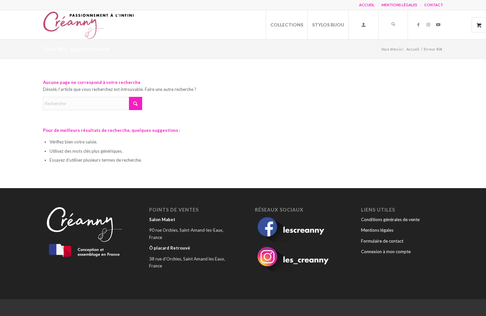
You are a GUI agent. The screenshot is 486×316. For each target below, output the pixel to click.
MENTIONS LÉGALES (399, 5)
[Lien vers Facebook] (418, 24)
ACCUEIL (367, 5)
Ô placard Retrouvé (169, 248)
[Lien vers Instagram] (428, 24)
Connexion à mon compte (386, 251)
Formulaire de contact (382, 241)
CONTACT (433, 5)
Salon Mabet (162, 219)
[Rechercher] (393, 24)
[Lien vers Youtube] (438, 24)
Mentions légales (377, 230)
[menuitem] (367, 5)
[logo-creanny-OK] (89, 24)
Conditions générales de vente (390, 219)
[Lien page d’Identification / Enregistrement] (363, 25)
